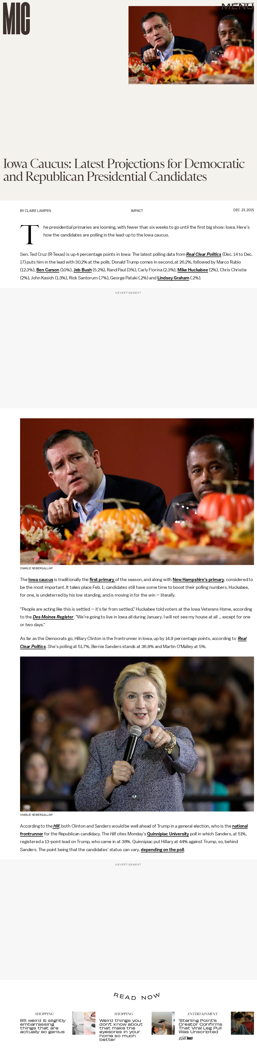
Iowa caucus (40, 579)
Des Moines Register (53, 617)
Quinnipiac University (168, 834)
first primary (102, 579)
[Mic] (16, 18)
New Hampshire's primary (198, 579)
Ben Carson (47, 270)
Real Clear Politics (203, 254)
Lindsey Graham (173, 278)
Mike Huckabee (192, 270)
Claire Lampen (38, 211)
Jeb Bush (83, 270)
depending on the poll (162, 849)
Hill (55, 826)
